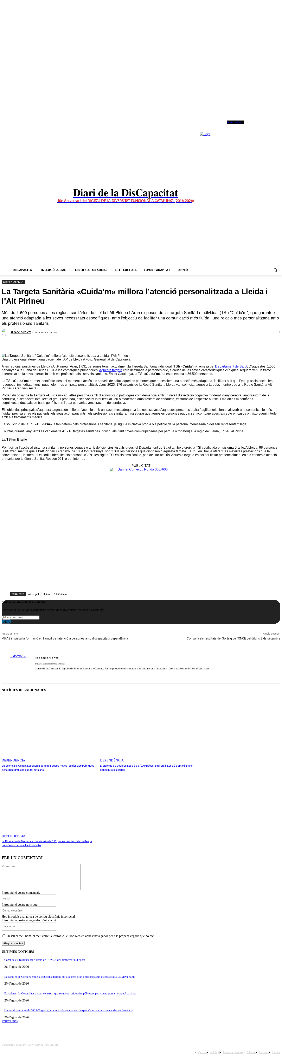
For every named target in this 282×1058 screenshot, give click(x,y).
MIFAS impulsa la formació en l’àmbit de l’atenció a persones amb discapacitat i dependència (65, 638)
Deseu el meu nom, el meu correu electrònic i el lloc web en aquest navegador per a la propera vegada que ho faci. (81, 936)
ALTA (6, 621)
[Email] (89, 343)
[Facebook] (250, 126)
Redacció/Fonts (21, 332)
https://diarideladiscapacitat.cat (50, 663)
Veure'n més (10, 1021)
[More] (104, 343)
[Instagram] (256, 126)
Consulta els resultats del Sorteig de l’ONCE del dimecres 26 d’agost (44, 959)
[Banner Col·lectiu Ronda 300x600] (141, 469)
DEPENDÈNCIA (13, 282)
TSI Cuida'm (61, 594)
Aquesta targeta (110, 370)
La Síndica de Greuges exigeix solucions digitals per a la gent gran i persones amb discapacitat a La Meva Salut (69, 976)
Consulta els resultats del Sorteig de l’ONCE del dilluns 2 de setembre (233, 638)
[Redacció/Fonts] (6, 332)
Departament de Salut (231, 366)
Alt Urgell (33, 594)
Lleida (46, 594)
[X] (261, 126)
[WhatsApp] (267, 126)
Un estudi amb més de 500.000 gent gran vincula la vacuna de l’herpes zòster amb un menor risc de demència (68, 1010)
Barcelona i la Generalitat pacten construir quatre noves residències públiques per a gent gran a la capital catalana (70, 993)
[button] (275, 270)
